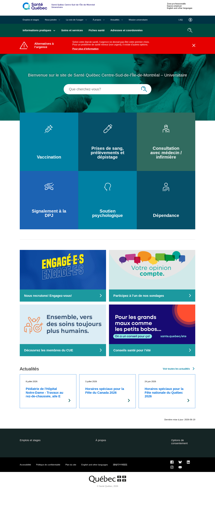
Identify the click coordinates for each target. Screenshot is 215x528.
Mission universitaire (138, 20)
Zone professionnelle (176, 4)
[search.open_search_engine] (190, 30)
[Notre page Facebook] (171, 462)
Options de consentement (179, 442)
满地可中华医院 (120, 464)
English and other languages (179, 8)
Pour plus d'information (85, 49)
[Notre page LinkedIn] (188, 462)
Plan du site (70, 464)
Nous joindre (51, 20)
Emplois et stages (31, 20)
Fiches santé (97, 30)
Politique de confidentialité (48, 464)
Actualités (115, 20)
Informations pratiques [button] (37, 30)
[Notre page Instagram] (171, 467)
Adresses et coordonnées (126, 30)
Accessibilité (25, 464)
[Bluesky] (180, 462)
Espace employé (174, 6)
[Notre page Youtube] (180, 467)
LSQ (181, 20)
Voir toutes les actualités (176, 369)
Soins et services (72, 30)
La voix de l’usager (75, 20)
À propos (97, 20)
